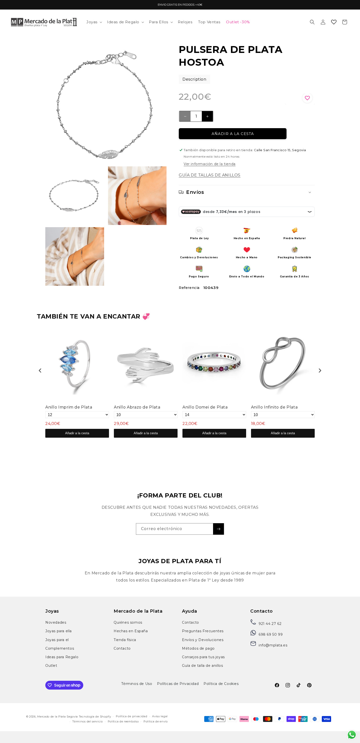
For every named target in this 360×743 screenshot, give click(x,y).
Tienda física (125, 640)
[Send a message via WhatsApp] (352, 735)
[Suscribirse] (218, 529)
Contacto (122, 648)
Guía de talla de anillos (202, 665)
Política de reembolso (123, 721)
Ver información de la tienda (210, 164)
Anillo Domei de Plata (205, 407)
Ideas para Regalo (61, 657)
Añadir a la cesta (77, 433)
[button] (94, 22)
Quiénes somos (128, 622)
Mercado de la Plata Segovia (57, 716)
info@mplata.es (273, 645)
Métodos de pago (198, 648)
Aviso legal (160, 716)
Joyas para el (57, 640)
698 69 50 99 (271, 634)
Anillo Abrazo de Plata (137, 407)
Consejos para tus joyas (203, 657)
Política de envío (156, 721)
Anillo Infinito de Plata (274, 407)
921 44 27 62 (270, 623)
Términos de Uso (136, 683)
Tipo (305, 444)
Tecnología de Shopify (95, 716)
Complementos (59, 648)
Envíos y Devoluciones (203, 640)
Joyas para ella (58, 631)
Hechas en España (131, 631)
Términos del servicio (87, 721)
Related (316, 444)
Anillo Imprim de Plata (68, 407)
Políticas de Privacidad (178, 683)
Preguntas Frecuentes (203, 631)
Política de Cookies (221, 683)
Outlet (51, 665)
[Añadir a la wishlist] (300, 98)
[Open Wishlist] (333, 22)
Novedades (55, 622)
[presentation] (40, 370)
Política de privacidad (131, 716)
